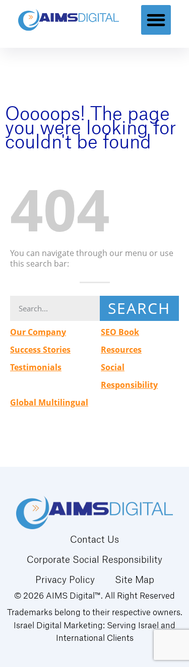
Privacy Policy (65, 579)
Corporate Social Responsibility (94, 559)
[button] (156, 20)
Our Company (38, 332)
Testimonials (35, 367)
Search (139, 308)
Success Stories (40, 349)
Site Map (134, 579)
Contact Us (94, 539)
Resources (121, 349)
